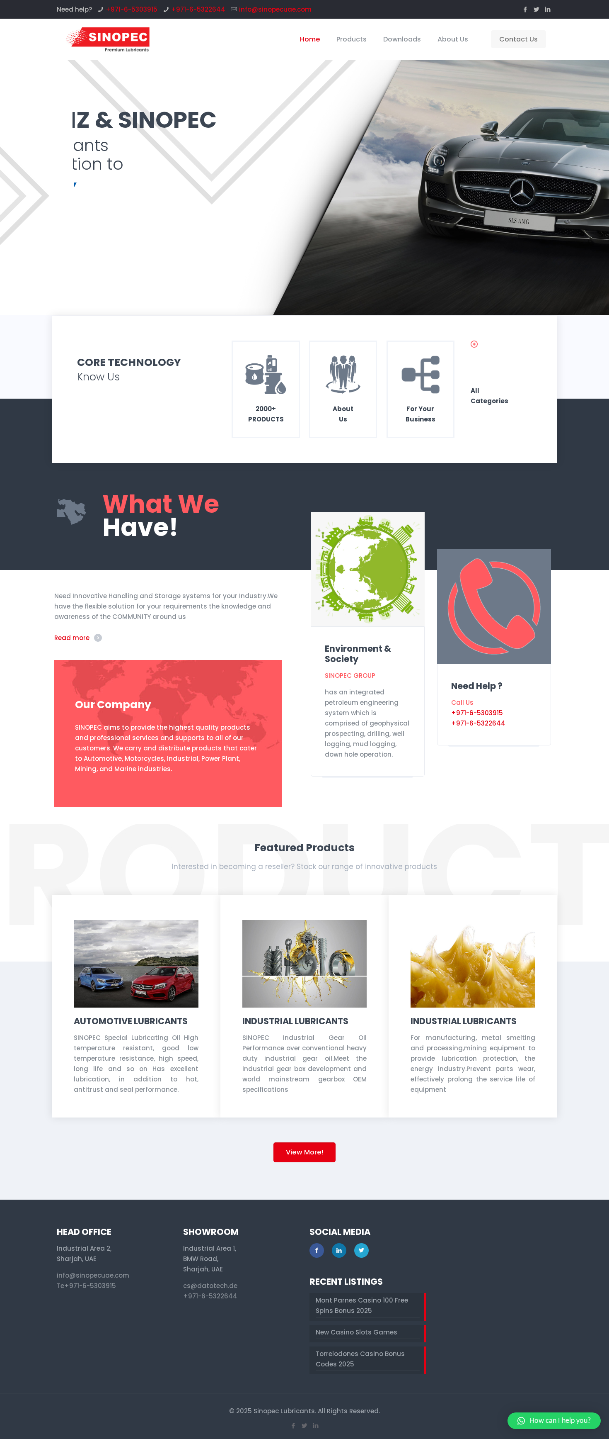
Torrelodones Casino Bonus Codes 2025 (360, 1358)
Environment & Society (358, 654)
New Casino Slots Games (356, 1332)
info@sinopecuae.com (275, 9)
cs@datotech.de (210, 1285)
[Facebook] (525, 9)
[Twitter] (536, 9)
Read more (71, 637)
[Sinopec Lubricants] (107, 39)
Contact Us (518, 39)
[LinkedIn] (548, 9)
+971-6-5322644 (198, 9)
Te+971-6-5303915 (86, 1285)
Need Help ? (477, 686)
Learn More (102, 221)
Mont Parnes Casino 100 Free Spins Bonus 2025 (362, 1305)
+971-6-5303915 (131, 9)
